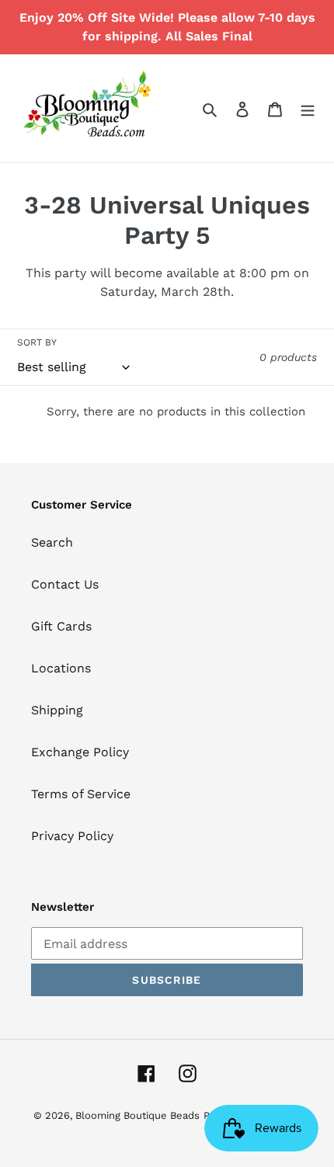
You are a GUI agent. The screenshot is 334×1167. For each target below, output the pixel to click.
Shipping (57, 710)
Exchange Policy (80, 752)
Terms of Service (80, 794)
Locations (61, 668)
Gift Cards (61, 626)
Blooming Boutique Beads (137, 1115)
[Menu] (307, 109)
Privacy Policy (72, 835)
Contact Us (65, 584)
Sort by (37, 342)
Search (52, 542)
